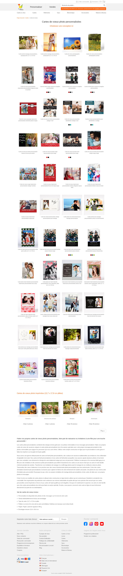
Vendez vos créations (90, 536)
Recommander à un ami (46, 545)
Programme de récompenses (25, 543)
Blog (40, 548)
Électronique (65, 545)
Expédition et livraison (23, 545)
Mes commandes (84, 1)
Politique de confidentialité (46, 541)
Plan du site (42, 543)
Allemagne (45, 565)
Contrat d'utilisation (44, 538)
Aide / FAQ (20, 533)
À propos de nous (44, 533)
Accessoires (65, 548)
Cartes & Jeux (66, 533)
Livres (63, 536)
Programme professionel (91, 533)
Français (44, 558)
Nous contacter (21, 536)
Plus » (103, 431)
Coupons (19, 550)
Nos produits (43, 536)
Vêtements (65, 541)
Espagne (44, 570)
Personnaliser (36, 7)
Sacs (63, 543)
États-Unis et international (49, 561)
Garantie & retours (22, 548)
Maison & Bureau (67, 550)
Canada (44, 563)
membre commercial (100, 8)
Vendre (52, 7)
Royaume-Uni (46, 568)
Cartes (63, 538)
